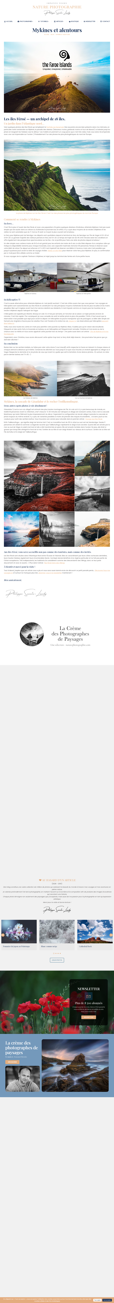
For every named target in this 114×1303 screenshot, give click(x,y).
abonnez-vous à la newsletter (50, 573)
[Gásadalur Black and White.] (92, 494)
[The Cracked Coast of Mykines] (30, 378)
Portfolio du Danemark (55, 127)
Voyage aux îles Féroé (93, 419)
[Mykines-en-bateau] (30, 277)
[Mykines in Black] (83, 378)
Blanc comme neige (49, 946)
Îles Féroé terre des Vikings (54, 563)
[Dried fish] (92, 458)
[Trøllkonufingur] (57, 529)
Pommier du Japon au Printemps (16, 946)
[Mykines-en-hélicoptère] (83, 277)
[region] (57, 1002)
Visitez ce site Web (55, 251)
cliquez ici (72, 321)
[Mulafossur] (92, 529)
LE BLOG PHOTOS (57, 960)
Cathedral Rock (85, 946)
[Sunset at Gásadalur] (21, 529)
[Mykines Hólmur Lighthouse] (57, 175)
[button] (3, 935)
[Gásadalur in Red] (39, 476)
